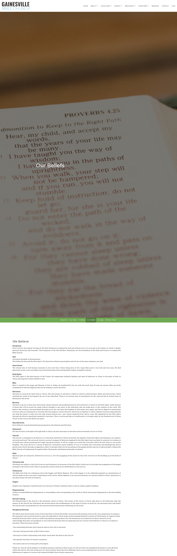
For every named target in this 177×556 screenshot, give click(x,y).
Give (173, 6)
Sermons (155, 6)
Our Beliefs (91, 320)
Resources (129, 6)
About (93, 6)
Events (117, 6)
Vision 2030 (105, 6)
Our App (100, 320)
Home (85, 6)
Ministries (142, 6)
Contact (165, 6)
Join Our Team (111, 320)
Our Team (73, 320)
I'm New (82, 320)
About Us (64, 320)
